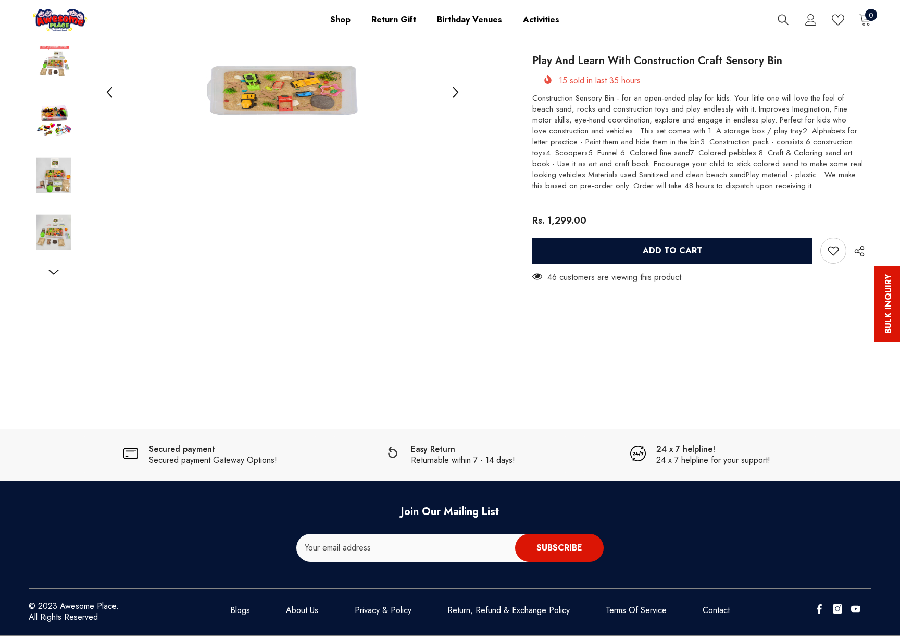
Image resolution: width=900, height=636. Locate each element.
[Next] (456, 92)
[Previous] (109, 92)
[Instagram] (837, 609)
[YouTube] (856, 609)
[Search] (783, 20)
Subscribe (559, 548)
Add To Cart (673, 250)
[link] (200, 454)
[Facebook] (819, 609)
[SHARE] (855, 251)
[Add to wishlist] (833, 251)
